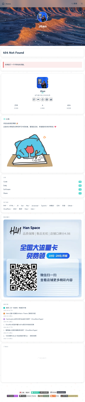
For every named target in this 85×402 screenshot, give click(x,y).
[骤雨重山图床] (46, 99)
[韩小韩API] (38, 99)
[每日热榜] (42, 99)
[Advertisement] (42, 364)
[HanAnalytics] (51, 99)
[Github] (34, 99)
